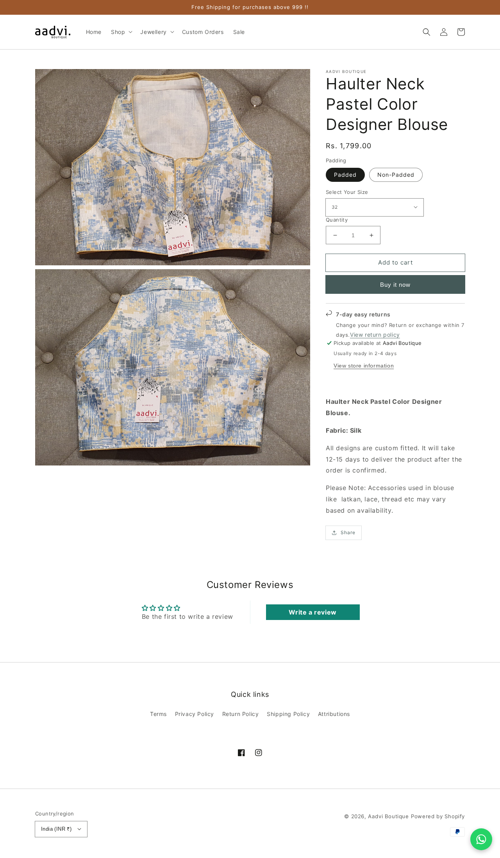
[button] (426, 32)
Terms (158, 714)
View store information (364, 365)
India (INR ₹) (56, 829)
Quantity (337, 220)
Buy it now (395, 284)
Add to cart (395, 262)
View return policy (375, 334)
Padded (345, 174)
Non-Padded (395, 174)
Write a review (312, 612)
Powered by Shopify (438, 816)
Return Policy (240, 714)
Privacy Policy (194, 714)
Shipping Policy (288, 714)
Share (348, 532)
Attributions (334, 714)
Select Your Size (347, 192)
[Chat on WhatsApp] (481, 839)
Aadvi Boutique (388, 816)
